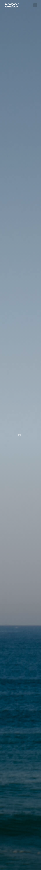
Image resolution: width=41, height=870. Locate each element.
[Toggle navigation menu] (35, 5)
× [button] (37, 815)
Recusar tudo (32, 860)
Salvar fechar (8, 860)
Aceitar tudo (19, 860)
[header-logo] (11, 5)
